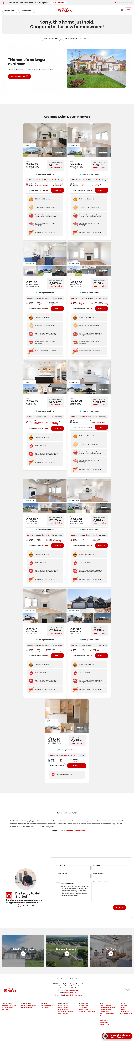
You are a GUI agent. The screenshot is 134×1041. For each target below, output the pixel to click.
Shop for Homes (9, 10)
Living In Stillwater (106, 1009)
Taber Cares (104, 1020)
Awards (102, 1016)
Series (59, 1016)
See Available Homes (18, 76)
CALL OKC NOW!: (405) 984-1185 (68, 990)
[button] (115, 2)
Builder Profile (104, 1024)
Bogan (83, 422)
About (102, 1003)
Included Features (63, 1009)
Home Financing (84, 1009)
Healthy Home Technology (65, 1011)
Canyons (58, 185)
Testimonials (104, 1018)
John (60, 761)
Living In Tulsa (104, 1011)
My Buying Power (26, 1003)
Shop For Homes (7, 1003)
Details (55, 190)
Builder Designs (70, 992)
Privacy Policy (59, 995)
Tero (82, 185)
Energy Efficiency (62, 1014)
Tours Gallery (45, 1007)
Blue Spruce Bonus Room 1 (44, 185)
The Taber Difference (107, 1014)
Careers (122, 1009)
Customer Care (124, 1011)
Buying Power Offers (27, 1007)
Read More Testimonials (75, 831)
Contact (122, 1003)
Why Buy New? (83, 1007)
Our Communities (71, 38)
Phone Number (98, 874)
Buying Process (83, 1003)
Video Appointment (125, 1014)
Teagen (39, 304)
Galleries (44, 1003)
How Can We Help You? (100, 882)
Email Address (63, 874)
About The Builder (105, 1005)
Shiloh (83, 651)
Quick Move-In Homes (50, 38)
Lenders (121, 1007)
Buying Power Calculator (28, 1005)
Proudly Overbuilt (26, 10)
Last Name (97, 865)
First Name (62, 865)
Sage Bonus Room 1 (86, 304)
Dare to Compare (62, 1007)
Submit (117, 907)
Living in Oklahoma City (107, 1007)
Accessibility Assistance (74, 995)
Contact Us (123, 1005)
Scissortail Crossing (101, 304)
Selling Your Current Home (87, 1011)
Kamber (39, 540)
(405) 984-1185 (27, 905)
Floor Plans (87, 38)
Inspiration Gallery (47, 1005)
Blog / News (104, 1022)
